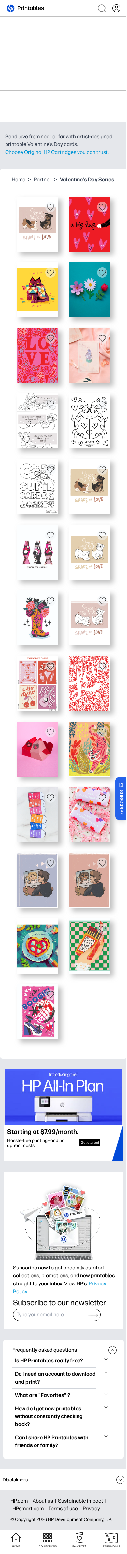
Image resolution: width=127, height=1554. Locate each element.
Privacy (91, 1508)
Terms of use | (66, 1508)
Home (18, 179)
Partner (42, 179)
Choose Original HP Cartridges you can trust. (57, 152)
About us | (45, 1501)
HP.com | (21, 1501)
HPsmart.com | (30, 1508)
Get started (90, 1142)
